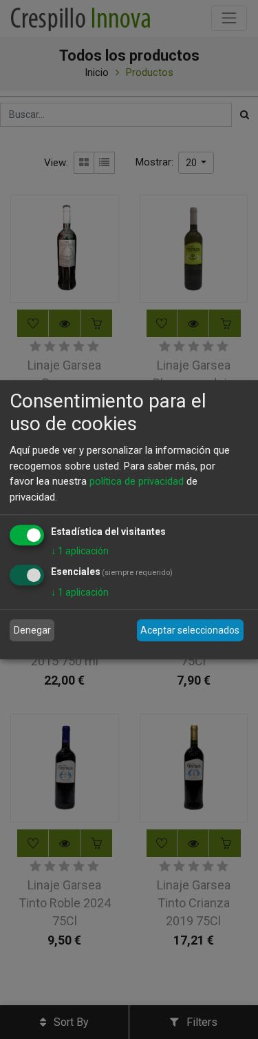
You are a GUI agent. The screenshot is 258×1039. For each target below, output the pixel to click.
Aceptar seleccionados (189, 630)
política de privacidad (136, 481)
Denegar (32, 630)
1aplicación (80, 550)
